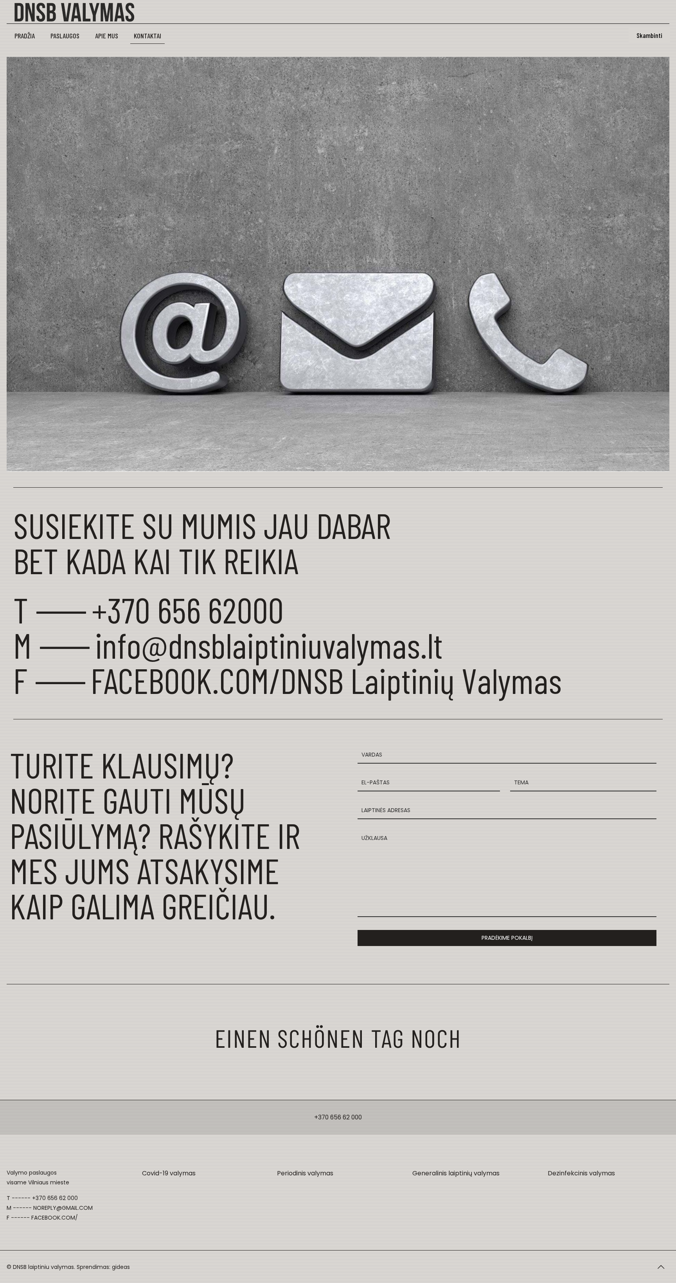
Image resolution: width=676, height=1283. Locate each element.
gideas (121, 1267)
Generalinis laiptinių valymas (456, 1173)
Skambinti (649, 35)
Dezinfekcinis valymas (581, 1173)
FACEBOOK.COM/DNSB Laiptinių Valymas (326, 680)
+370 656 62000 (188, 609)
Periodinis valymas (305, 1173)
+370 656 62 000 (338, 1117)
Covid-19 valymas (169, 1173)
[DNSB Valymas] (87, 11)
